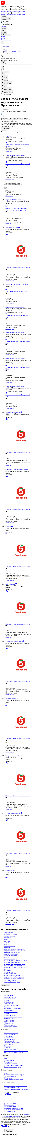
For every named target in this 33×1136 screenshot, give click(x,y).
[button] (3, 36)
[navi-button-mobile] (2, 42)
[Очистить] (3, 62)
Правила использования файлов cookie (13, 14)
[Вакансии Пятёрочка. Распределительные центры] (18, 251)
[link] (4, 32)
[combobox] (9, 59)
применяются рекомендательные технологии (16, 1115)
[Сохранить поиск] (2, 67)
